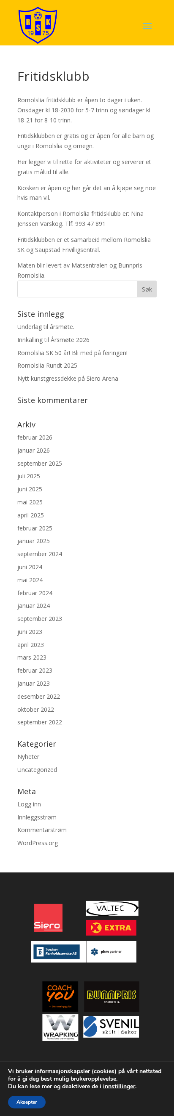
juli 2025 (28, 476)
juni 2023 (29, 632)
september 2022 (39, 722)
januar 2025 (33, 541)
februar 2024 (34, 593)
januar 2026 (33, 450)
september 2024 (39, 554)
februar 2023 (34, 670)
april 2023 (30, 645)
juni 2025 (29, 489)
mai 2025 (30, 502)
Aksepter (26, 1102)
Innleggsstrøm (37, 817)
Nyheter (28, 757)
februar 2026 (34, 437)
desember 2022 (38, 696)
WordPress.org (37, 843)
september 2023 (39, 619)
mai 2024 (30, 580)
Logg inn (29, 804)
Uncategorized (37, 770)
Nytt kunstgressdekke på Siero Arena (67, 378)
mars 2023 (31, 657)
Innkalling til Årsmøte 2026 (53, 340)
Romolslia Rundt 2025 (47, 365)
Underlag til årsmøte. (45, 327)
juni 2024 (29, 567)
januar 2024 (33, 606)
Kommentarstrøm (42, 830)
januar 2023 (33, 683)
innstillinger (119, 1086)
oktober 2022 (35, 709)
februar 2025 (34, 528)
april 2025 (30, 515)
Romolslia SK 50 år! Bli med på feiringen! (72, 353)
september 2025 (39, 463)
